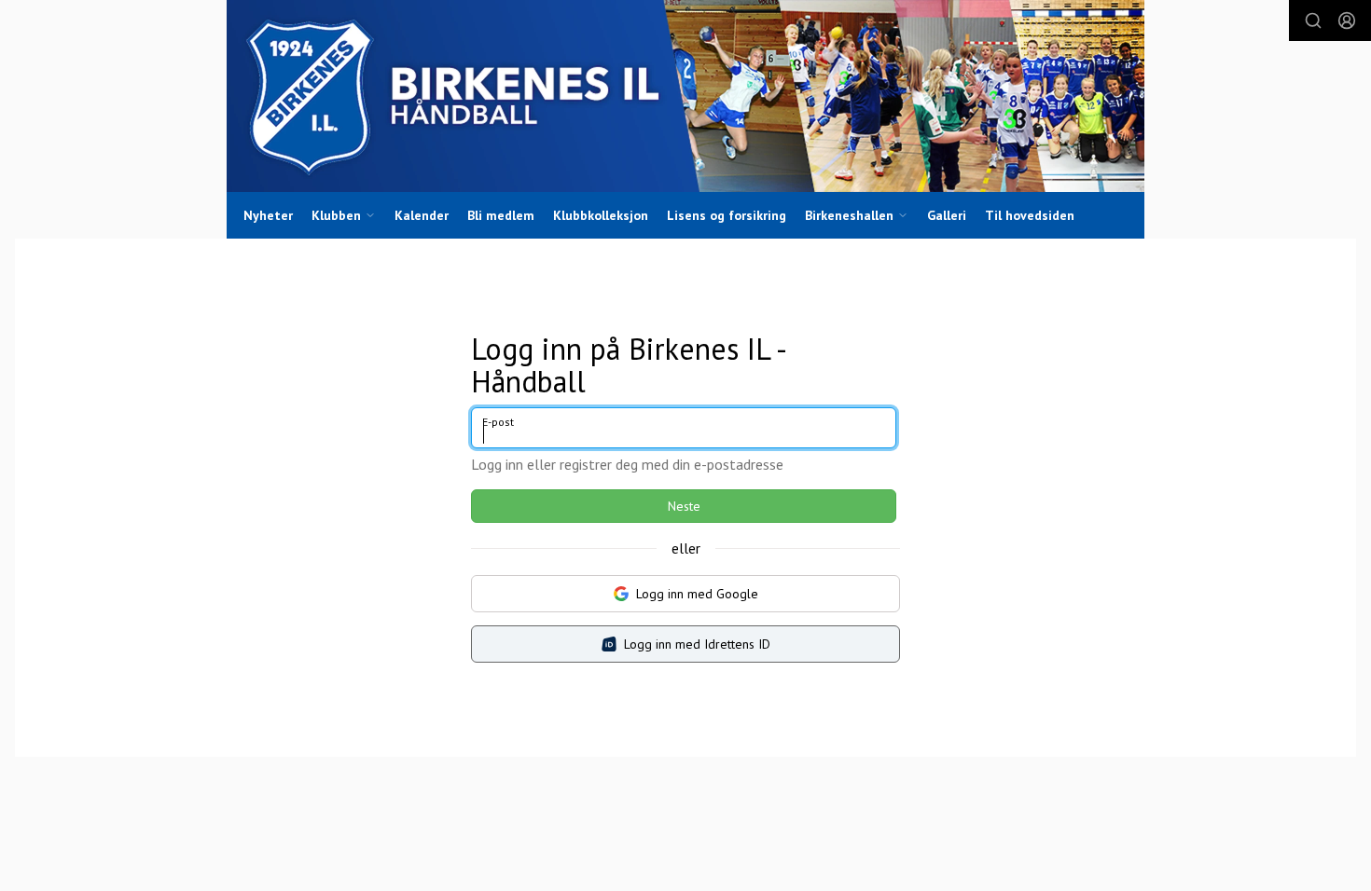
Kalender (422, 215)
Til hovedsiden (1029, 215)
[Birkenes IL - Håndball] (685, 96)
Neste (684, 506)
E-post (498, 422)
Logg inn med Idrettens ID (697, 644)
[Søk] (1313, 20)
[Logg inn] (1347, 20)
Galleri (946, 215)
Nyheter (268, 215)
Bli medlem (500, 215)
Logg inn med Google (697, 593)
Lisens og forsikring (726, 215)
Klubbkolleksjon (600, 215)
